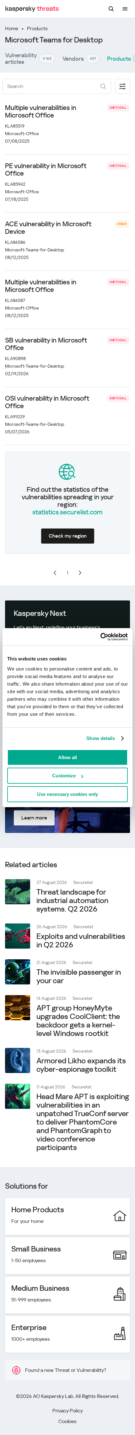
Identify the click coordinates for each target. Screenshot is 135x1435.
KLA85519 (14, 126)
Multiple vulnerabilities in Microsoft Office (40, 111)
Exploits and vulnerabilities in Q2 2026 (80, 940)
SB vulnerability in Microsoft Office (46, 344)
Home (11, 28)
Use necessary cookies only (67, 794)
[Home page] (32, 9)
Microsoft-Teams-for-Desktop (34, 249)
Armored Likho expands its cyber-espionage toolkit (81, 1065)
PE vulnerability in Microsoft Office (45, 169)
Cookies (67, 1421)
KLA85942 (15, 184)
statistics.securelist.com (67, 512)
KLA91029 (15, 416)
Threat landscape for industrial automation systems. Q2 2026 (72, 900)
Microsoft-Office (22, 133)
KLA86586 (15, 242)
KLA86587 (15, 300)
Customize (64, 775)
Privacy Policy (67, 1411)
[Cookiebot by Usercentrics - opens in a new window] (100, 637)
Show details (100, 738)
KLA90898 (15, 358)
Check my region (68, 536)
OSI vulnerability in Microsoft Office (47, 402)
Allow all (67, 757)
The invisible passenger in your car (78, 976)
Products (37, 28)
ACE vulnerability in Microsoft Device (48, 227)
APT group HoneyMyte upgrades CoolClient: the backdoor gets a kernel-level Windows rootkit (78, 1021)
